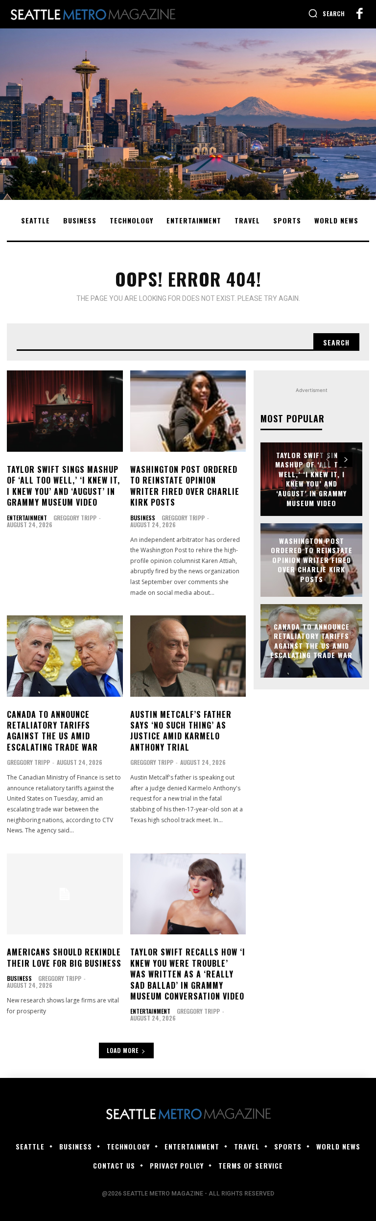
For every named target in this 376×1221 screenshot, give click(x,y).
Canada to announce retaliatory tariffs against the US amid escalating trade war (52, 730)
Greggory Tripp (74, 517)
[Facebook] (359, 14)
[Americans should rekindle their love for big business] (65, 894)
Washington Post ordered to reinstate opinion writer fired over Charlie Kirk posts (184, 486)
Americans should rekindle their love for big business (64, 957)
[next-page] (345, 459)
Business (142, 518)
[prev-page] (328, 459)
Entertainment (27, 518)
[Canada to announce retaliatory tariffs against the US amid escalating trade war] (65, 656)
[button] (326, 13)
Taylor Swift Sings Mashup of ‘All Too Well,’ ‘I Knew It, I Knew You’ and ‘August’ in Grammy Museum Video (63, 486)
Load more (123, 1050)
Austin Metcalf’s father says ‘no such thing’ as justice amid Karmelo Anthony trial (181, 730)
